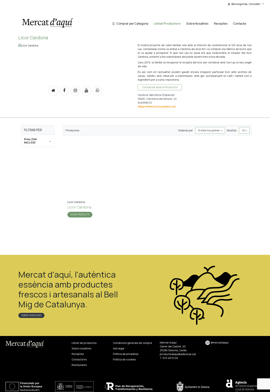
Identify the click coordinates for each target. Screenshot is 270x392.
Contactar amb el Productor (160, 87)
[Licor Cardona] (94, 170)
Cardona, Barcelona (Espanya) (156, 95)
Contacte (239, 23)
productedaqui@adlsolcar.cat (178, 354)
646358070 (145, 102)
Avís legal (118, 348)
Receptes (221, 23)
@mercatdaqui (219, 342)
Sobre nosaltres (31, 315)
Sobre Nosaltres (197, 23)
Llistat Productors (167, 23)
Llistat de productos (84, 343)
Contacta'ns (79, 359)
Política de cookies (124, 359)
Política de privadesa (125, 354)
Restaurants (79, 365)
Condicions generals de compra (132, 343)
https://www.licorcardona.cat (157, 106)
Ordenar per (185, 130)
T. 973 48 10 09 (169, 358)
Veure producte (79, 214)
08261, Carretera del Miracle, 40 (157, 98)
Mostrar (232, 130)
